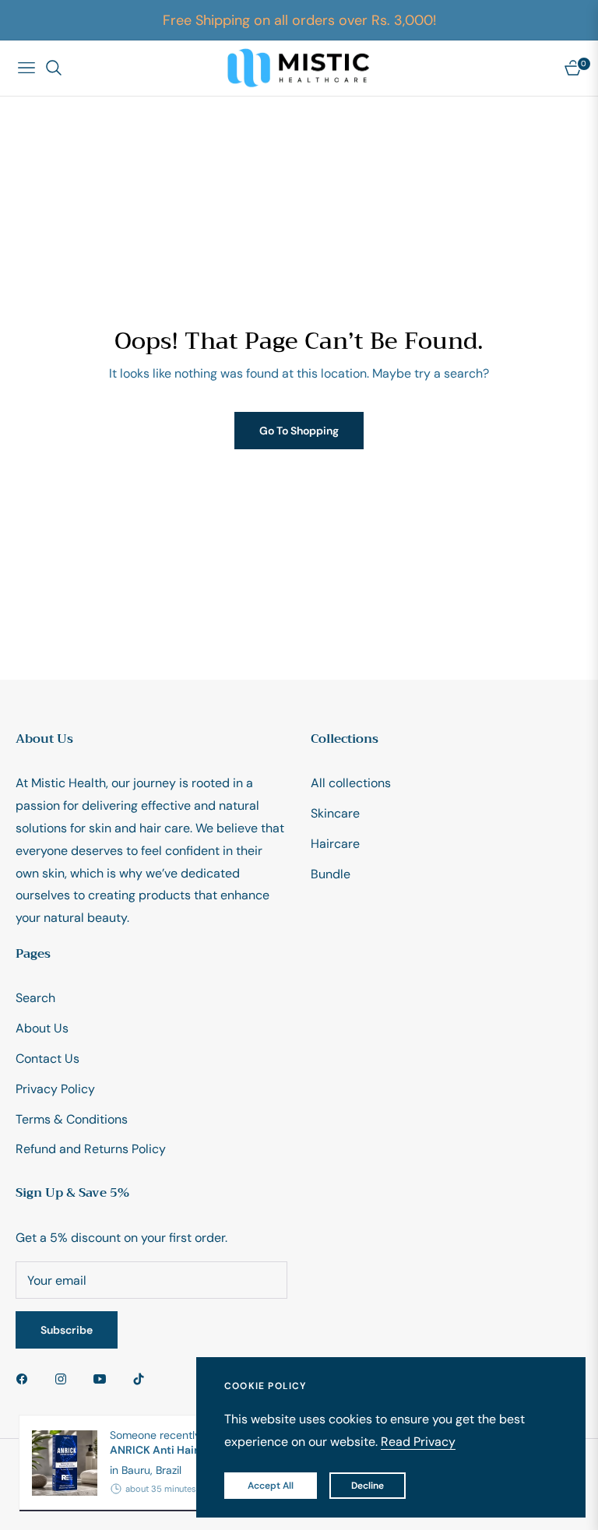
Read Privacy (418, 1441)
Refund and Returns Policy (91, 1149)
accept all (271, 1485)
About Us (42, 1028)
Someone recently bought (182, 1442)
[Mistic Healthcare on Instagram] (65, 1378)
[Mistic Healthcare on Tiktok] (142, 1378)
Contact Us (47, 1058)
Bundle (330, 874)
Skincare (335, 813)
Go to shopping (299, 431)
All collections (351, 783)
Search (35, 998)
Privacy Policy (55, 1089)
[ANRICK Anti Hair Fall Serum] (58, 1463)
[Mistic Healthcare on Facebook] (26, 1378)
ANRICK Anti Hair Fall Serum (182, 1450)
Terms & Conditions (72, 1119)
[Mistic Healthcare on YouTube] (103, 1378)
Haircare (335, 843)
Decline (367, 1485)
